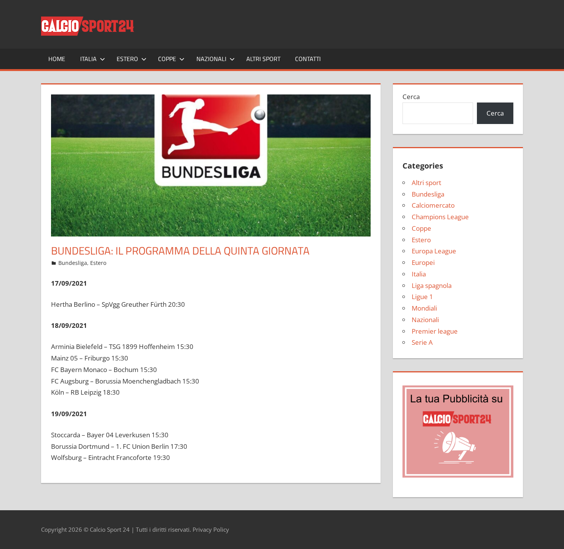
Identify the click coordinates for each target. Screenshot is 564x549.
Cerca (411, 96)
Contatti (308, 58)
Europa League (434, 250)
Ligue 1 (422, 296)
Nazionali (211, 58)
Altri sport (263, 58)
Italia (88, 58)
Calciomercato (433, 205)
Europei (423, 262)
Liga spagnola (432, 285)
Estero (127, 58)
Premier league (435, 331)
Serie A (422, 342)
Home (56, 58)
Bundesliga (72, 262)
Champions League (440, 216)
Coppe (167, 58)
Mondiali (424, 308)
